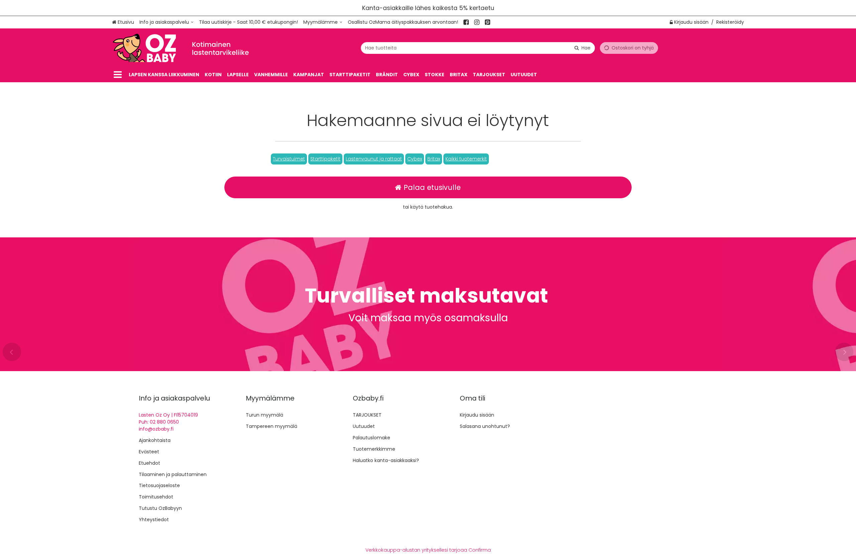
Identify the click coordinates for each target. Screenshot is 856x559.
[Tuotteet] (117, 74)
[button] (289, 158)
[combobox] (478, 48)
